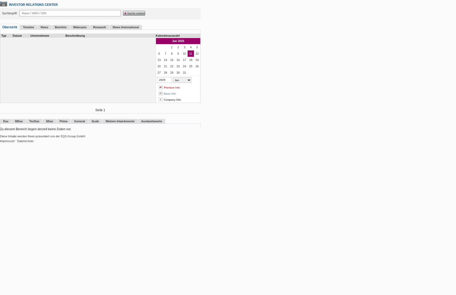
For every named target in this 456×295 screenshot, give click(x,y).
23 (178, 66)
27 (159, 72)
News (44, 27)
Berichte (60, 27)
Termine (28, 27)
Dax (5, 121)
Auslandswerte (151, 121)
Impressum (7, 141)
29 (171, 72)
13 (159, 60)
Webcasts (80, 27)
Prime (64, 121)
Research (99, 27)
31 (184, 72)
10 (184, 53)
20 (159, 66)
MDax (19, 121)
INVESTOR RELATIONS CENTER (33, 5)
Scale (95, 121)
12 (197, 53)
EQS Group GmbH (73, 136)
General (79, 121)
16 (178, 60)
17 (184, 60)
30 (178, 72)
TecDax (34, 121)
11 (190, 53)
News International (126, 27)
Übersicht (9, 27)
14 (165, 60)
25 (190, 66)
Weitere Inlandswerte (120, 121)
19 (197, 60)
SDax (49, 121)
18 (190, 60)
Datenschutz (25, 141)
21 (165, 66)
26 (197, 66)
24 (184, 66)
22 (171, 66)
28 (165, 72)
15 (171, 60)
